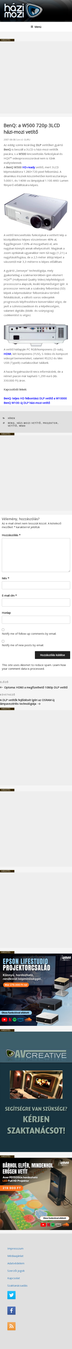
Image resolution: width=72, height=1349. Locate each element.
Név (5, 578)
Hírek (12, 418)
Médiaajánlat (15, 1256)
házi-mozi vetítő (29, 423)
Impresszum (15, 1248)
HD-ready (28, 167)
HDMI (7, 354)
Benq (11, 423)
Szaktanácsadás (17, 1285)
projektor (50, 423)
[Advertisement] (36, 77)
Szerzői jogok (16, 1270)
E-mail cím (9, 595)
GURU (27, 139)
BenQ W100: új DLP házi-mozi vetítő (27, 403)
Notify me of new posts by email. (23, 645)
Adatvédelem (15, 1263)
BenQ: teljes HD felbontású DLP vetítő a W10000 (35, 398)
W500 (22, 425)
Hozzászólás (11, 535)
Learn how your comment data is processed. (34, 666)
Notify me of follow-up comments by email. (29, 633)
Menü (38, 27)
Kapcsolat (13, 1278)
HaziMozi (11, 3)
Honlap (6, 612)
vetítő (12, 425)
